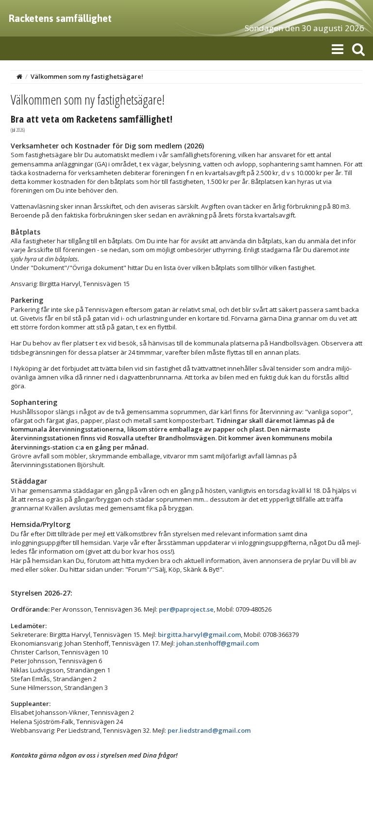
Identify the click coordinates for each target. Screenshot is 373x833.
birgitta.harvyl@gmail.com (199, 634)
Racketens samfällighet (60, 18)
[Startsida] (19, 76)
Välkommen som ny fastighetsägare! (87, 76)
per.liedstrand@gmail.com (209, 730)
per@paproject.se (186, 609)
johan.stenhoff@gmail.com (217, 643)
